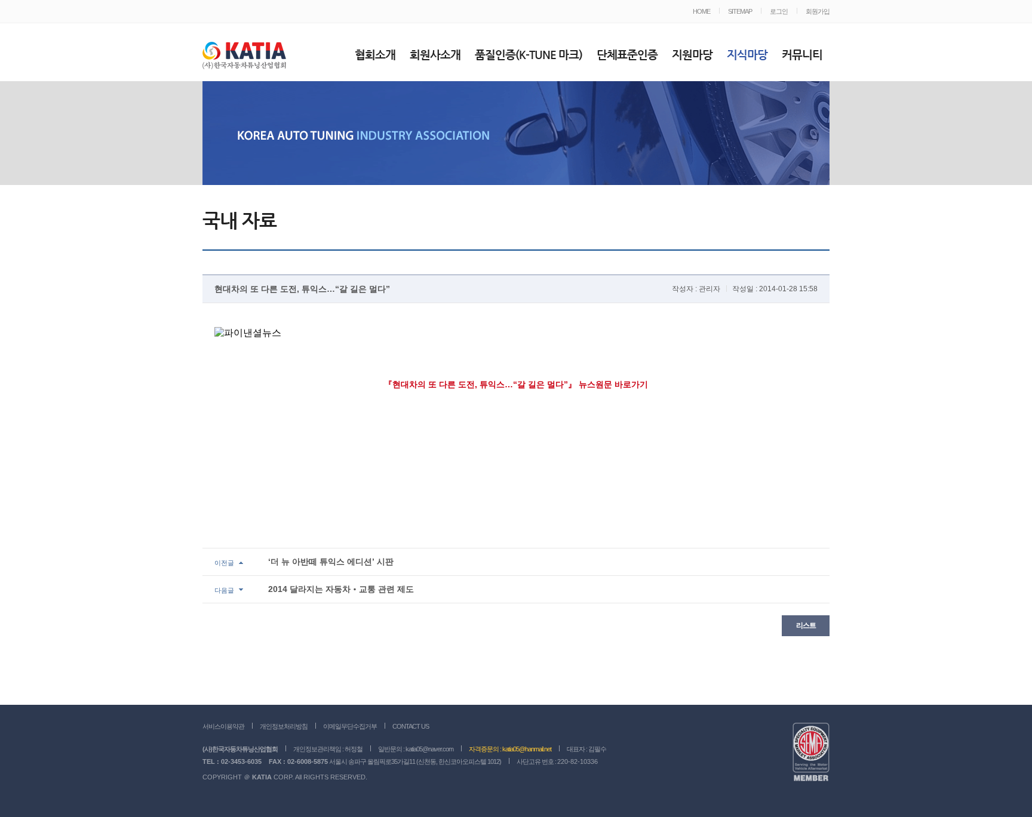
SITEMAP (740, 11)
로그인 (779, 11)
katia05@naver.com (429, 749)
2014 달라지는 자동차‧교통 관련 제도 (341, 589)
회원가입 (818, 11)
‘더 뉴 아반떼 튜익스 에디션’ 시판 (331, 561)
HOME (701, 11)
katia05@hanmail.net (526, 749)
